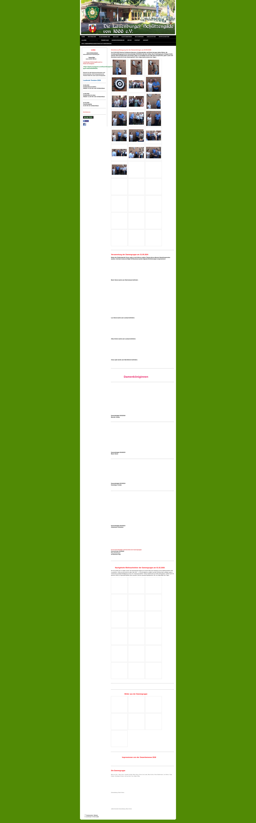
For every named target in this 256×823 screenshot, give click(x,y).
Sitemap (96, 815)
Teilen (86, 121)
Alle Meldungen (86, 112)
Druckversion (89, 815)
